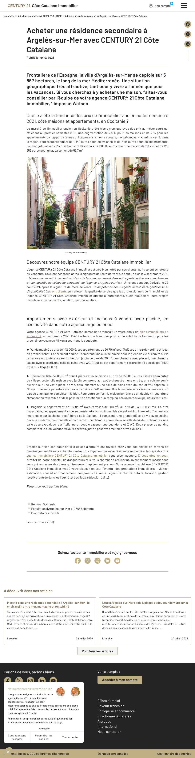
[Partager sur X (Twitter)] (187, 34)
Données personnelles (113, 753)
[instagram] (30, 681)
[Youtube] (117, 561)
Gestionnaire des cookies (174, 753)
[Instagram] (88, 561)
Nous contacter (109, 731)
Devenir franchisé (111, 706)
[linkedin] (42, 681)
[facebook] (7, 681)
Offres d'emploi (109, 701)
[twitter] (19, 681)
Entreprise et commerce (116, 711)
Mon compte (162, 5)
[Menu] (184, 5)
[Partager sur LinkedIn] (187, 44)
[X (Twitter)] (97, 561)
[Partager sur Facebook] (187, 24)
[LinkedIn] (107, 561)
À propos (104, 721)
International (107, 726)
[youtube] (53, 681)
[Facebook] (78, 561)
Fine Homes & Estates (114, 716)
